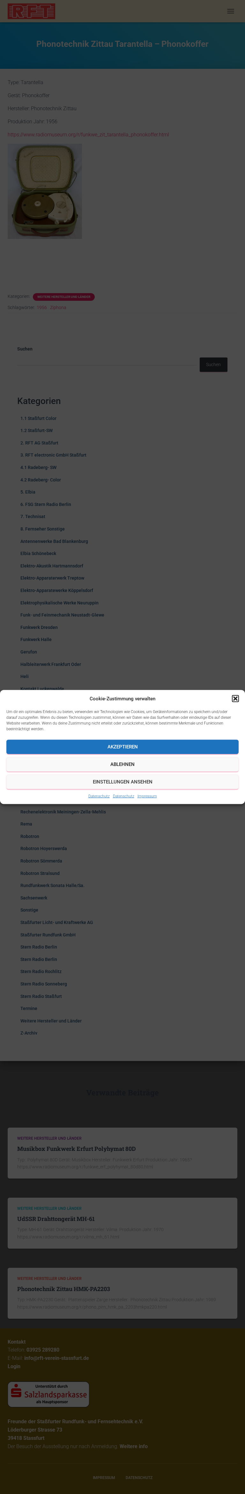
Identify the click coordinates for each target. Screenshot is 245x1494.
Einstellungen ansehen (122, 782)
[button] (235, 698)
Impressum (147, 796)
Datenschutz (99, 796)
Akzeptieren (123, 747)
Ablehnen (122, 764)
